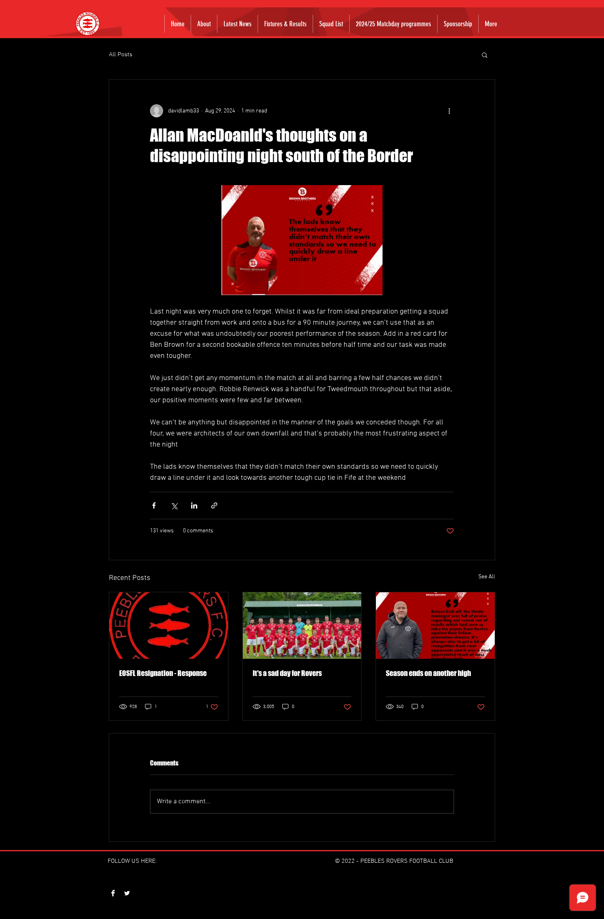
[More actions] (449, 111)
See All (486, 576)
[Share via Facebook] (154, 505)
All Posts (120, 54)
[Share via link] (214, 505)
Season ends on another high (428, 673)
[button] (485, 54)
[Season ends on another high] (435, 625)
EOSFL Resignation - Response (163, 673)
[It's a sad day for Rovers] (302, 625)
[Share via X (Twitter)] (174, 505)
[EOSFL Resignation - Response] (168, 625)
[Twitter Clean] (127, 893)
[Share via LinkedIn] (194, 505)
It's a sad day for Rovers (287, 673)
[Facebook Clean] (113, 893)
